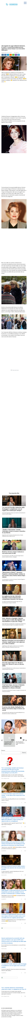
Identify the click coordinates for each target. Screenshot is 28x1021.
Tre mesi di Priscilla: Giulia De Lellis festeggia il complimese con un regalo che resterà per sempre (13, 509)
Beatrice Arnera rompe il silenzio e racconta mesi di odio (13, 552)
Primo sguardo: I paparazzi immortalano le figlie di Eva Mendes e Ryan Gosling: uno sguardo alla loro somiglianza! (12, 819)
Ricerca (3, 750)
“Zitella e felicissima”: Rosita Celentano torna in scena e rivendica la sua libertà (13, 531)
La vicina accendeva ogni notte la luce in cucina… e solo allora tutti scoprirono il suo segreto (13, 795)
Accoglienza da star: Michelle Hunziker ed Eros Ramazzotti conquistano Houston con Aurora (12, 597)
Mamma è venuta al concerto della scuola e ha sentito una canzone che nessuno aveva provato (13, 867)
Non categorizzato (5, 778)
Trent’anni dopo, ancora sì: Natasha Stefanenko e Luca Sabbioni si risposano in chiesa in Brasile (13, 686)
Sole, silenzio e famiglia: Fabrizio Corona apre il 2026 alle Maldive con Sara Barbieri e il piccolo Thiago (13, 620)
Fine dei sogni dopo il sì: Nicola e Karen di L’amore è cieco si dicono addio (13, 664)
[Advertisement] (14, 27)
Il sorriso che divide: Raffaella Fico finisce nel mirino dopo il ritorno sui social (13, 708)
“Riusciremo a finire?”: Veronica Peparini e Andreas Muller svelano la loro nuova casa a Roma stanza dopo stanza (13, 575)
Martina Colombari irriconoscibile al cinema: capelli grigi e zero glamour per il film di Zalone (13, 642)
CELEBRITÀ (16, 52)
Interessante (4, 802)
